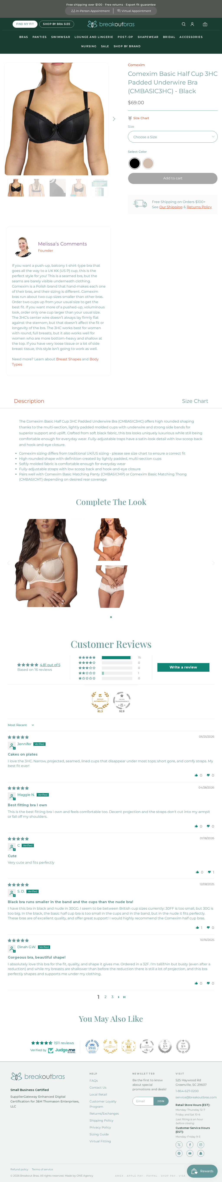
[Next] (113, 119)
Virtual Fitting (100, 1141)
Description (29, 401)
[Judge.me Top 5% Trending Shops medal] (183, 1046)
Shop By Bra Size (56, 24)
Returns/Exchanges (104, 1113)
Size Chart (195, 401)
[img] (18, 737)
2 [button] (105, 997)
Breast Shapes (68, 359)
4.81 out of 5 (50, 665)
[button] (87, 657)
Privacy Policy (100, 1127)
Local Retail (98, 1094)
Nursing (89, 46)
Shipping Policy (101, 1120)
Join (160, 1101)
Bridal (169, 37)
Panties (40, 37)
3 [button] (112, 997)
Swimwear (60, 37)
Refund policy (19, 1169)
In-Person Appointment (93, 11)
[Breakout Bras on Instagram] (200, 1144)
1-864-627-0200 (187, 1091)
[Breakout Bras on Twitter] (179, 1144)
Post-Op (125, 37)
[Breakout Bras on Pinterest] (179, 1153)
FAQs (94, 1081)
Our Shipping (171, 207)
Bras (23, 37)
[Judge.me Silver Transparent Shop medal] (147, 1046)
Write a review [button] (183, 667)
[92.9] (122, 700)
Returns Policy (199, 207)
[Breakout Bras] (111, 24)
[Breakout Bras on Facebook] (189, 1144)
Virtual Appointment (136, 11)
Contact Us (98, 1087)
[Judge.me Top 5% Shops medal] (165, 1046)
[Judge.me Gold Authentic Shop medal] (110, 1046)
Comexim (136, 65)
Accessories (191, 37)
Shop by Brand (127, 46)
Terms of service (42, 1169)
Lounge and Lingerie (94, 37)
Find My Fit (25, 24)
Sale (105, 46)
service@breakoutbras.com (196, 1097)
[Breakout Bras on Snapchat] (200, 1153)
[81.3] (100, 700)
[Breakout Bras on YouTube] (189, 1153)
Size (131, 126)
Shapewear (148, 37)
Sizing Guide (99, 1134)
